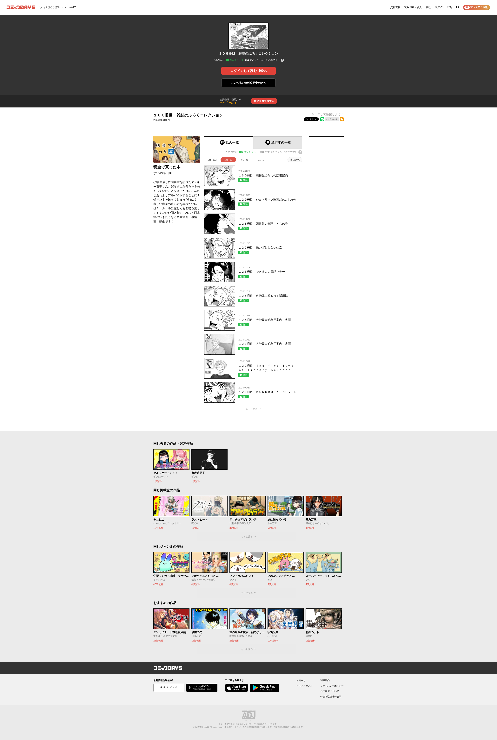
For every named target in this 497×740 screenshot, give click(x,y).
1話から (296, 160)
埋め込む (333, 119)
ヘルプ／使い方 (304, 685)
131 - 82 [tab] (228, 160)
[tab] (228, 142)
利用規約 (325, 680)
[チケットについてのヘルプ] (282, 60)
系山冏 (167, 173)
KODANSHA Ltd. (202, 727)
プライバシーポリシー (332, 685)
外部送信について (329, 691)
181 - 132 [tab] (212, 160)
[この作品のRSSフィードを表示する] (342, 119)
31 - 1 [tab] (261, 160)
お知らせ (301, 680)
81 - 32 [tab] (244, 160)
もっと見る (251, 409)
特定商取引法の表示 (330, 696)
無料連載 (395, 7)
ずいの (157, 173)
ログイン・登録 (443, 7)
